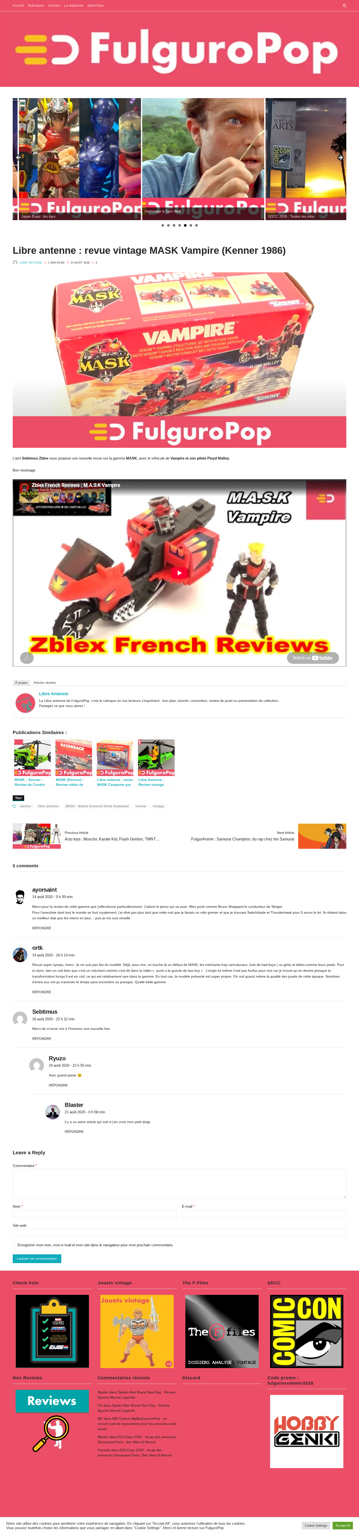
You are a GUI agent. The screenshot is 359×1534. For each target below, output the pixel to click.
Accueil (18, 5)
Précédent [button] (18, 158)
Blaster (103, 1392)
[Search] (344, 5)
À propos (21, 683)
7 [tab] (196, 225)
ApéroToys (95, 5)
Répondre (41, 928)
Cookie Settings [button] (316, 1525)
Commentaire (25, 1166)
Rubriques (36, 5)
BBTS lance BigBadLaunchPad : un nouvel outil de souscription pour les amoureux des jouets (137, 1424)
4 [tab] (179, 225)
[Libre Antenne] (25, 703)
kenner (26, 806)
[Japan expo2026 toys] (74, 159)
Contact (54, 5)
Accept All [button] (343, 1525)
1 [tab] (162, 225)
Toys (18, 798)
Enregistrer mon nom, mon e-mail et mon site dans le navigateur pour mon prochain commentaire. (95, 1245)
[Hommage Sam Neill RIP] (197, 159)
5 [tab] (185, 225)
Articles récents (45, 683)
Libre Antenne (31, 262)
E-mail (188, 1206)
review (141, 806)
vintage (158, 806)
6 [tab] (191, 225)
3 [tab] (174, 225)
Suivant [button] (340, 158)
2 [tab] (168, 225)
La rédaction (74, 5)
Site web (19, 1225)
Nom (18, 1206)
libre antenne (48, 806)
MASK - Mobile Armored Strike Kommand (97, 806)
